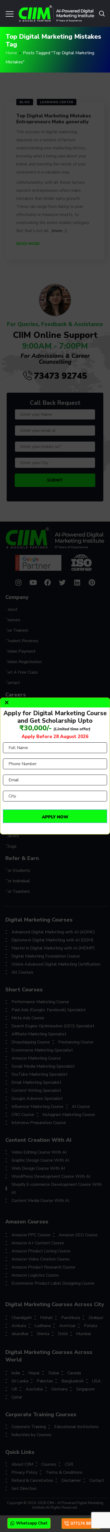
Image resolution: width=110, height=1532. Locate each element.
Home (11, 53)
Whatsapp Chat (32, 1523)
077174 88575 (84, 1523)
